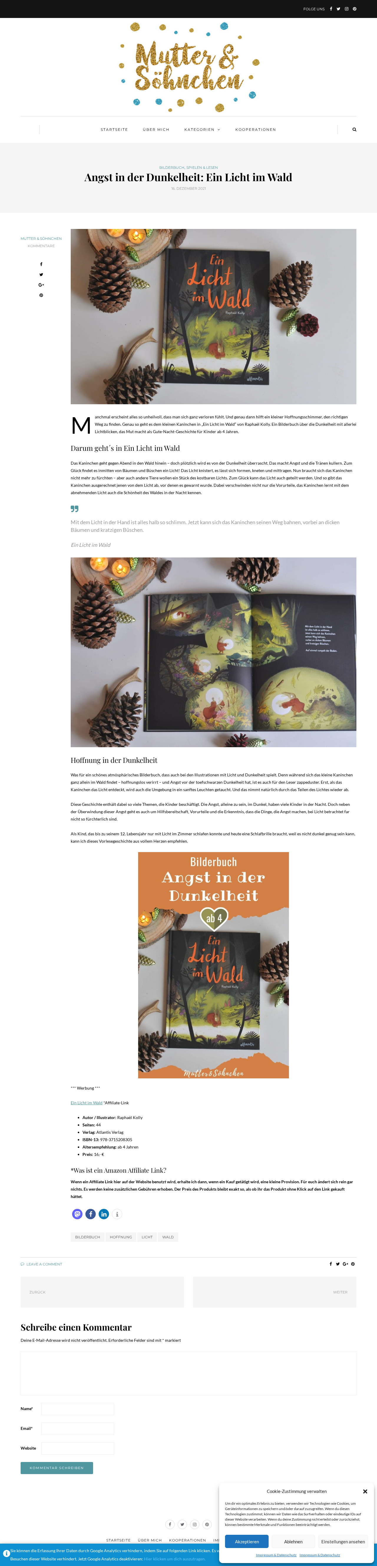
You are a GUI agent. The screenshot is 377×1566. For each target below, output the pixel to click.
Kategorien (199, 129)
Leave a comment (44, 1264)
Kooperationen (255, 129)
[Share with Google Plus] (41, 285)
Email (27, 1428)
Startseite (114, 129)
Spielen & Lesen (202, 167)
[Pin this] (41, 296)
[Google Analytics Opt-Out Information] (6, 1555)
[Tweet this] (41, 275)
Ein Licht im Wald (86, 1102)
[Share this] (41, 265)
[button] (365, 1491)
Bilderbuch (171, 167)
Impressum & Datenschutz (276, 1555)
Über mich (156, 129)
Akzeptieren (247, 1541)
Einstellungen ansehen (343, 1541)
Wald (168, 1237)
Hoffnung (121, 1237)
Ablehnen (293, 1541)
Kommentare (41, 246)
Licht (147, 1237)
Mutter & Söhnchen (41, 238)
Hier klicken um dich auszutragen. (175, 1558)
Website (28, 1448)
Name (27, 1408)
